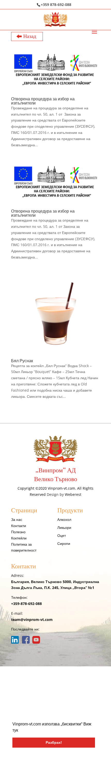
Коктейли (19, 538)
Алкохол (64, 519)
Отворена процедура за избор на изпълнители (43, 101)
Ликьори (64, 527)
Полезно (18, 531)
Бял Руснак (22, 360)
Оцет (61, 535)
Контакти (18, 525)
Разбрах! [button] (54, 742)
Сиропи (63, 543)
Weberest (73, 494)
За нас (16, 519)
